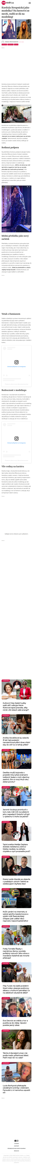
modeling (4, 44)
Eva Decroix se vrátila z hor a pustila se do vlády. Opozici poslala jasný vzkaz (15, 1023)
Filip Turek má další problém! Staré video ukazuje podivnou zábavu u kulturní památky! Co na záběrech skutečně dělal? (16, 989)
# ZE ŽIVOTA (6, 680)
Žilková (16, 44)
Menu (30, 3)
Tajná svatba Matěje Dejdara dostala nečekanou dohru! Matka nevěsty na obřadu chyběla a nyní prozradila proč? (16, 847)
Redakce (16, 1150)
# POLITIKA (5, 963)
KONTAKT (16, 1146)
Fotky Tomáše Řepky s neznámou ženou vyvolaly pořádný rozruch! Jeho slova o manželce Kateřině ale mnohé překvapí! (16, 953)
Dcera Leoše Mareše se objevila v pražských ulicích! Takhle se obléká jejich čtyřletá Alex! (16, 881)
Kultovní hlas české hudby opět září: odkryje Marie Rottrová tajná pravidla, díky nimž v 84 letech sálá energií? (16, 706)
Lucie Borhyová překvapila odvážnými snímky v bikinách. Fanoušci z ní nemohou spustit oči (16, 1089)
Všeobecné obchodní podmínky (16, 1148)
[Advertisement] (16, 64)
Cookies (16, 1143)
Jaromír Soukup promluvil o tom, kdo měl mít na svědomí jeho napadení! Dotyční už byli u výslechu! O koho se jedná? (16, 813)
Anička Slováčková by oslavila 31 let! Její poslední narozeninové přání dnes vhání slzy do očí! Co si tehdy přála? (16, 741)
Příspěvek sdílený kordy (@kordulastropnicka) (16, 384)
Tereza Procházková (11, 41)
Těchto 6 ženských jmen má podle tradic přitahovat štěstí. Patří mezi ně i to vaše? (16, 1055)
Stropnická (10, 44)
